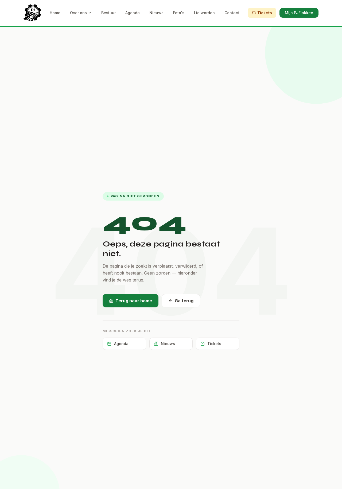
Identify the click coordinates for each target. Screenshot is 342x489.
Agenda (132, 12)
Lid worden (204, 12)
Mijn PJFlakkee (299, 12)
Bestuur (108, 12)
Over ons (78, 12)
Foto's (178, 12)
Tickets (264, 12)
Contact (231, 12)
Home (55, 12)
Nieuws (156, 12)
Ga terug (184, 300)
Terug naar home (133, 300)
